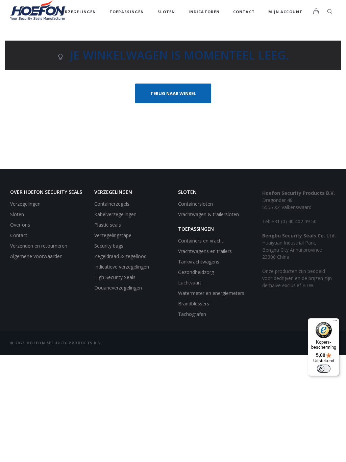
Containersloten (195, 204)
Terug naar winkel (173, 93)
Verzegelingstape (112, 235)
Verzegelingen (78, 11)
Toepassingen (126, 11)
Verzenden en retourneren (38, 245)
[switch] (323, 369)
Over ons (20, 225)
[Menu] (335, 322)
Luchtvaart (189, 282)
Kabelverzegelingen (115, 214)
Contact (244, 11)
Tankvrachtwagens (198, 261)
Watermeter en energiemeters (211, 293)
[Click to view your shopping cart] (316, 12)
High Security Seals (114, 277)
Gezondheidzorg (196, 272)
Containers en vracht (200, 240)
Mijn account (285, 11)
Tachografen (192, 314)
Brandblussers (193, 303)
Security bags (108, 245)
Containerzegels (111, 204)
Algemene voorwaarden (36, 256)
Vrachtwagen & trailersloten (208, 214)
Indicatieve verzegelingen (121, 266)
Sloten (166, 11)
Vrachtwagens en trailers (205, 251)
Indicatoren (204, 11)
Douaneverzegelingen (118, 287)
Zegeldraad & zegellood (120, 256)
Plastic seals (107, 225)
